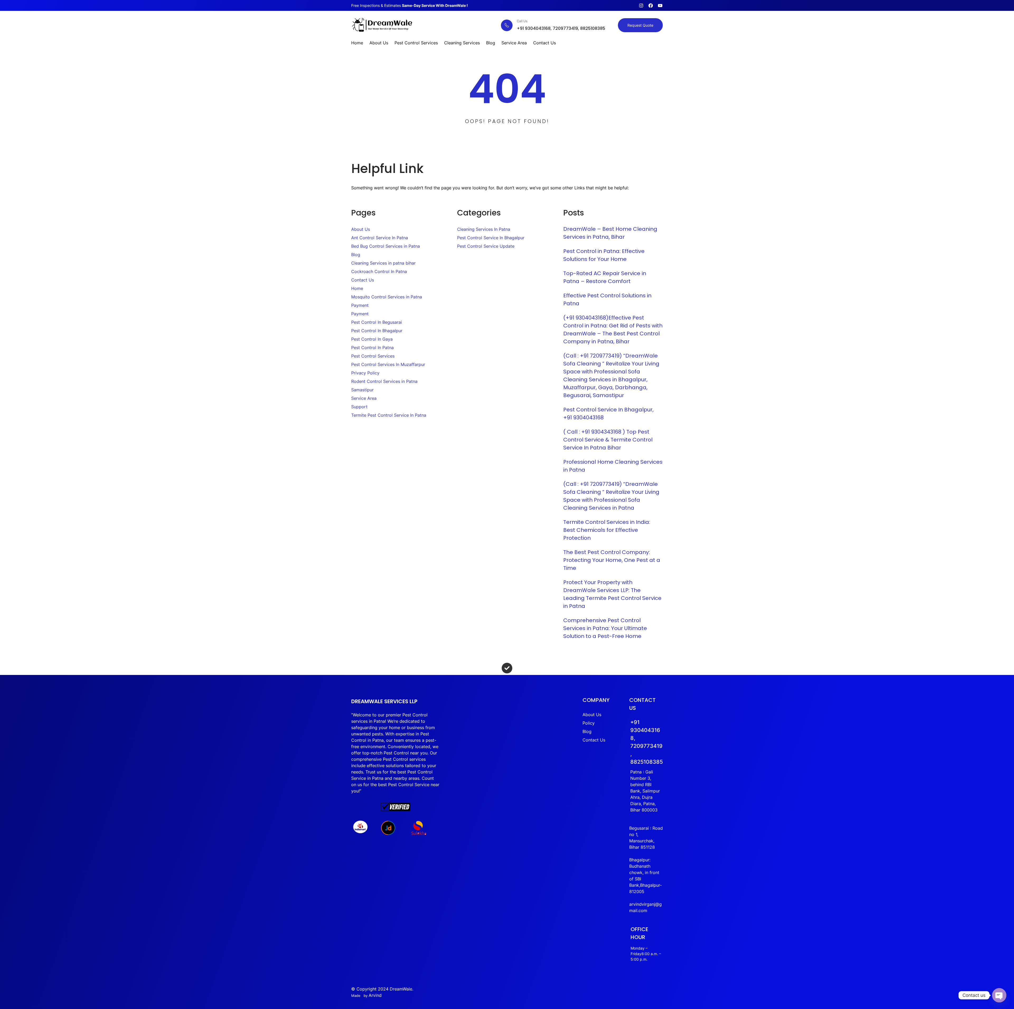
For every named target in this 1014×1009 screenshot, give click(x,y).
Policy (589, 723)
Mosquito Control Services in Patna (386, 296)
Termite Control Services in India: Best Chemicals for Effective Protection (606, 530)
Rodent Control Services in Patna (384, 381)
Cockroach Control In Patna (379, 271)
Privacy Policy (365, 373)
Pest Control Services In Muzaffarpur (388, 364)
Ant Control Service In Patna (379, 237)
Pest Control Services (373, 356)
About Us (360, 229)
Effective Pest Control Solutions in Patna (607, 299)
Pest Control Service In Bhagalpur (490, 237)
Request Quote (640, 25)
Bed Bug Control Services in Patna (385, 246)
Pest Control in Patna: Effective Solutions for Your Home (604, 255)
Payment (360, 305)
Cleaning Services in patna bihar (383, 263)
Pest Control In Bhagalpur (376, 330)
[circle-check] (507, 668)
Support (359, 406)
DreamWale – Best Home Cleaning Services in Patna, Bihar (610, 233)
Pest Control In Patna (372, 347)
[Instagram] (641, 5)
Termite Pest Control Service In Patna (388, 415)
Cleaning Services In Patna (483, 229)
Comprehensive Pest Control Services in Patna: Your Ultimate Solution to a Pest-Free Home (605, 628)
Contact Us (362, 280)
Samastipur (362, 389)
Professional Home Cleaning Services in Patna (613, 465)
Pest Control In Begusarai (376, 322)
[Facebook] (650, 5)
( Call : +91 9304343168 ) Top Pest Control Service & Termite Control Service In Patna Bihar (607, 439)
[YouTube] (660, 5)
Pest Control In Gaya (372, 339)
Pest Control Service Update (485, 246)
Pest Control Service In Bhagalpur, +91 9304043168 (608, 413)
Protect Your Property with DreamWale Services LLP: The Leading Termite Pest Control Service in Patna (612, 594)
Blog (355, 254)
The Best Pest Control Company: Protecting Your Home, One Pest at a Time (611, 560)
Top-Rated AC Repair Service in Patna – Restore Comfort (604, 277)
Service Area (364, 398)
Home (357, 288)
